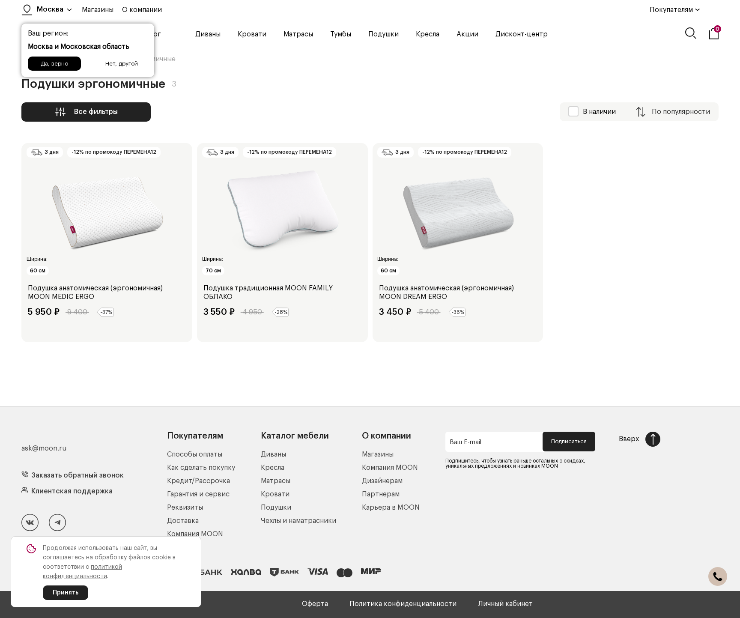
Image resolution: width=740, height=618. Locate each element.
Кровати (252, 34)
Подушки (383, 34)
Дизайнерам (382, 481)
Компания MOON (195, 534)
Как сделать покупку (201, 467)
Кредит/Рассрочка (198, 481)
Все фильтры (96, 111)
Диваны (208, 34)
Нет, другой (121, 63)
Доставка (183, 520)
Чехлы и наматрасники (298, 520)
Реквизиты (185, 507)
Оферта (315, 603)
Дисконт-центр (521, 34)
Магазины (97, 9)
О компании (142, 9)
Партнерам (381, 494)
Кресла (427, 34)
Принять (65, 593)
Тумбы (340, 34)
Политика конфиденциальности (403, 603)
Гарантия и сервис (198, 494)
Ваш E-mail (465, 442)
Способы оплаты (194, 454)
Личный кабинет (505, 603)
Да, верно (54, 63)
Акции (467, 34)
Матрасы (298, 34)
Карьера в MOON (391, 507)
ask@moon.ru (44, 448)
